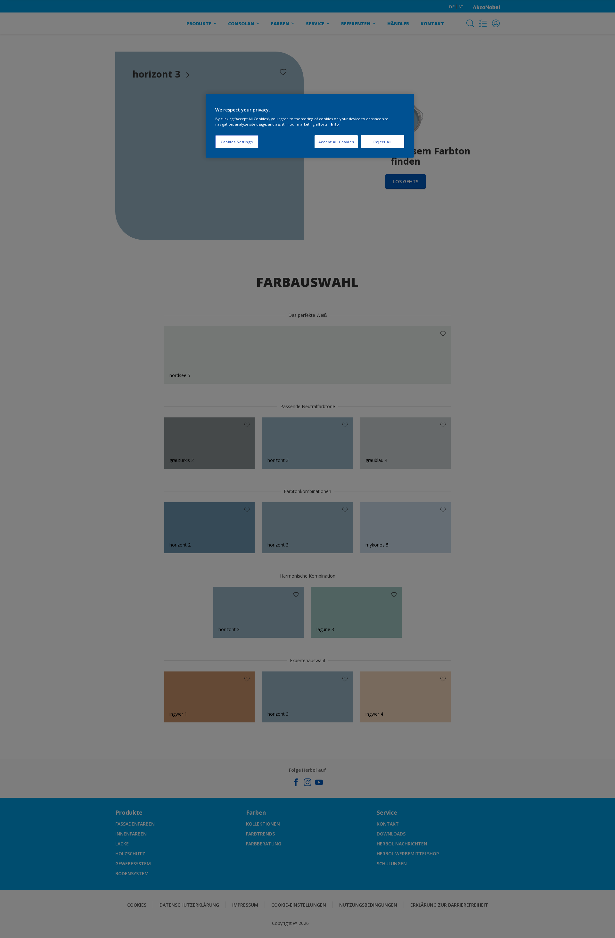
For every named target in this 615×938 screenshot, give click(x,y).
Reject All (382, 141)
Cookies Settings (237, 141)
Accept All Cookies (336, 141)
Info (335, 124)
